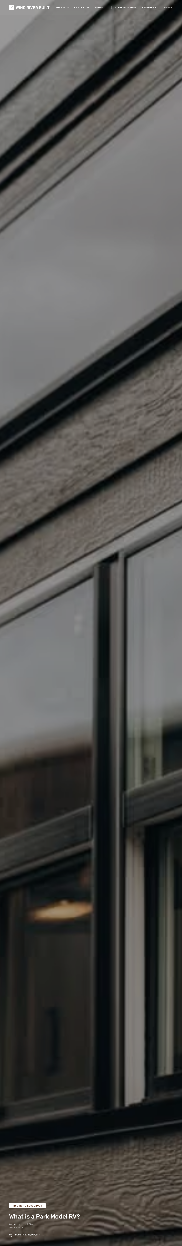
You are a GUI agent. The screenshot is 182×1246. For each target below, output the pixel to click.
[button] (100, 7)
